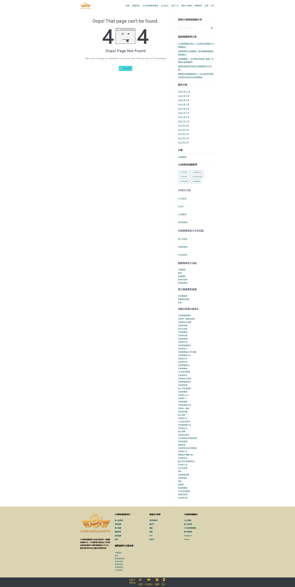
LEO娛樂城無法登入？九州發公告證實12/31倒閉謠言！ (196, 45)
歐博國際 (182, 276)
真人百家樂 (182, 239)
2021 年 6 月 (183, 125)
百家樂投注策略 (184, 322)
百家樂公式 (182, 418)
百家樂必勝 (182, 335)
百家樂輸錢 (182, 368)
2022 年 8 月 (183, 109)
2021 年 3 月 (183, 134)
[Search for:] (196, 28)
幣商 (180, 481)
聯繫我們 (198, 5)
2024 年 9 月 (183, 96)
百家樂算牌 (182, 402)
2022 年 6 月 (183, 117)
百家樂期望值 (183, 475)
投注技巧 (164, 5)
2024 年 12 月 (184, 91)
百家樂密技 (182, 458)
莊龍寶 (181, 484)
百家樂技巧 (182, 348)
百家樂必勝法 (183, 435)
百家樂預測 (182, 339)
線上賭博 (182, 431)
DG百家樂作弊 (184, 421)
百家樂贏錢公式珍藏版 (187, 352)
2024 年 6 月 (183, 100)
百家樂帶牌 (182, 441)
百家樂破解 (182, 385)
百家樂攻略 (182, 325)
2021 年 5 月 (183, 130)
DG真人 (181, 206)
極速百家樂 (182, 494)
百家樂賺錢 (182, 392)
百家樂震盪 (182, 488)
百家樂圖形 (182, 478)
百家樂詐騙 (182, 412)
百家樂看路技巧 (184, 382)
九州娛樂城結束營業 (197, 176)
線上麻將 (182, 415)
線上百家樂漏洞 (184, 388)
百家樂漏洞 (182, 332)
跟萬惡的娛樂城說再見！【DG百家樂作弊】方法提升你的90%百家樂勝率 (196, 75)
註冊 (206, 5)
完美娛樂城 (182, 247)
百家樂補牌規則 (184, 315)
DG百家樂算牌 (184, 372)
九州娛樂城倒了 (184, 176)
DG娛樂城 (182, 157)
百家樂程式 (182, 375)
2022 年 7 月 (183, 113)
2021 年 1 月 (183, 142)
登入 (213, 5)
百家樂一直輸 (183, 408)
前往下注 (175, 5)
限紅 (180, 471)
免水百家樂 (182, 468)
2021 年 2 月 (183, 138)
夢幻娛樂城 (182, 222)
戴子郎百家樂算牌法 (186, 461)
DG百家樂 (182, 199)
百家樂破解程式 (184, 345)
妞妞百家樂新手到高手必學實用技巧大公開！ (195, 68)
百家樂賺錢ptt (184, 365)
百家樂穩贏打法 (184, 425)
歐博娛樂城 (182, 283)
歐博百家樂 (182, 279)
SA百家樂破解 (184, 491)
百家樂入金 (182, 464)
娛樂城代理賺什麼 (185, 455)
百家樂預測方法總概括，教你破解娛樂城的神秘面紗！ (195, 53)
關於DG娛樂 (186, 5)
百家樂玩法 (182, 428)
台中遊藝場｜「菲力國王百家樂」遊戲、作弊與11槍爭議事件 (195, 60)
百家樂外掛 (182, 342)
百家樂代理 (182, 498)
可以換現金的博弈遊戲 (187, 438)
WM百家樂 (182, 255)
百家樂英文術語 (184, 378)
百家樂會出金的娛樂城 (187, 448)
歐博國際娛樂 (120, 558)
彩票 (180, 302)
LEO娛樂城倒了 (184, 172)
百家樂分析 (182, 358)
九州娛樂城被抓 (184, 181)
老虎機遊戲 (182, 296)
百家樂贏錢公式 (184, 405)
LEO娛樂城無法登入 (197, 172)
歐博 (180, 273)
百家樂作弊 (182, 362)
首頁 (127, 5)
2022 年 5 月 (183, 121)
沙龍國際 (182, 270)
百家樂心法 (182, 451)
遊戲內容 (136, 5)
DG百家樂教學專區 (150, 5)
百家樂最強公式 (184, 355)
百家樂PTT (182, 398)
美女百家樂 (182, 329)
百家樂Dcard (183, 395)
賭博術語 (182, 445)
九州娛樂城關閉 (196, 181)
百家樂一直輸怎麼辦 (186, 319)
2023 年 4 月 (183, 104)
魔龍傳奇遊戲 (183, 299)
